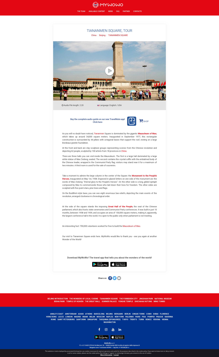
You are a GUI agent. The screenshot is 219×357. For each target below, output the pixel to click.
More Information (106, 355)
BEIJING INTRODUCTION (58, 299)
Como (149, 314)
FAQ (117, 11)
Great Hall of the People (120, 206)
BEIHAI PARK (59, 301)
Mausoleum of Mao (147, 133)
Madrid (77, 317)
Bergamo (118, 314)
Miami (85, 317)
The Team (81, 11)
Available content (97, 11)
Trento (133, 319)
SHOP (146, 121)
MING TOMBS (159, 301)
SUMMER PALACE (109, 301)
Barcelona (99, 314)
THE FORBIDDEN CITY (128, 299)
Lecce (61, 317)
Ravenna (169, 317)
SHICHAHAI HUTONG (143, 301)
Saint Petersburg (66, 319)
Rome (53, 319)
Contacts (137, 11)
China (93, 35)
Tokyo (125, 319)
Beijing (102, 35)
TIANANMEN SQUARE (118, 35)
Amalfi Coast (56, 314)
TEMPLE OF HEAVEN (74, 301)
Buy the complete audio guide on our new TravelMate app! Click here (97, 120)
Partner (126, 11)
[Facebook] (110, 278)
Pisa (144, 317)
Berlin (128, 314)
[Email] (119, 278)
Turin (141, 319)
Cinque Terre (138, 314)
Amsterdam (70, 314)
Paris (137, 317)
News (110, 11)
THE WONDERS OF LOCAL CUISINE (83, 299)
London (69, 317)
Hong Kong (51, 317)
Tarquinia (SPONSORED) (110, 319)
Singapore (92, 319)
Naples (109, 317)
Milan (92, 317)
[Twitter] (115, 278)
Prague (159, 317)
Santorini (81, 319)
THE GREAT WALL (92, 301)
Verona (156, 319)
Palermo (129, 317)
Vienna (165, 319)
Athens (88, 314)
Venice (148, 319)
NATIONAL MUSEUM (163, 299)
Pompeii (151, 317)
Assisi (81, 314)
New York (119, 317)
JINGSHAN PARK (146, 299)
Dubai (155, 314)
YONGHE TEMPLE (125, 301)
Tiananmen (99, 133)
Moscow (101, 317)
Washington (110, 322)
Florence (164, 314)
